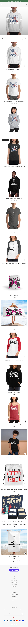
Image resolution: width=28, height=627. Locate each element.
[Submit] (22, 614)
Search (14, 576)
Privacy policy (14, 582)
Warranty (14, 600)
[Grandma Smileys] (14, 4)
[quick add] (25, 325)
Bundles (14, 596)
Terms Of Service (14, 584)
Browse (4, 38)
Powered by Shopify (14, 624)
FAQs (14, 578)
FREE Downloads (14, 598)
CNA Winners (14, 602)
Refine (24, 38)
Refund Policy (14, 580)
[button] (8, 561)
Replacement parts (14, 594)
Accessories (14, 592)
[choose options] (25, 66)
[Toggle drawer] (1, 4)
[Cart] (26, 4)
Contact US (14, 586)
